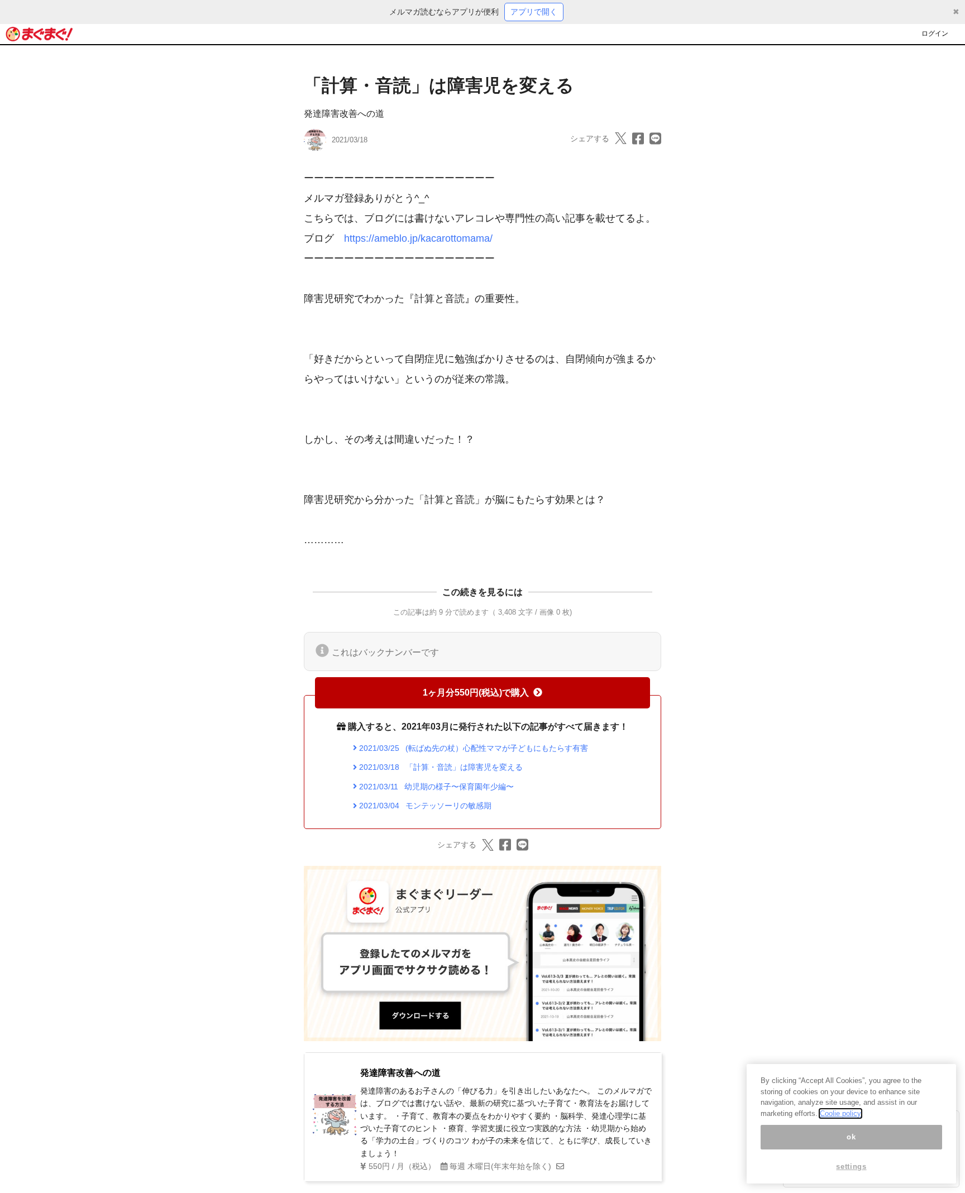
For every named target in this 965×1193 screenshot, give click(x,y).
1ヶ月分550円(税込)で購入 (476, 692)
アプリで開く (533, 11)
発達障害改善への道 (344, 113)
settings (851, 1166)
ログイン (934, 33)
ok (851, 1137)
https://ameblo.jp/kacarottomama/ (418, 238)
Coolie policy (840, 1113)
